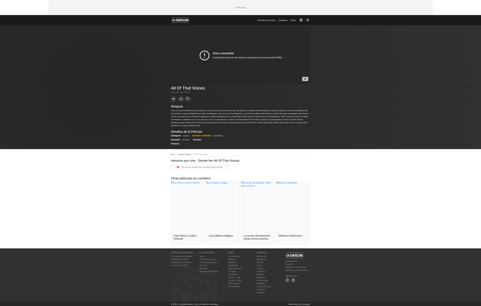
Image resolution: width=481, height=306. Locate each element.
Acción (260, 262)
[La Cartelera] (180, 20)
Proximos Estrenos (266, 20)
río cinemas (234, 286)
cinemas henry (235, 268)
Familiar (260, 292)
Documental (262, 280)
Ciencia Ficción (264, 286)
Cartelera (282, 20)
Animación (262, 256)
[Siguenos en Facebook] (287, 280)
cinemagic (233, 265)
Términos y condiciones (296, 270)
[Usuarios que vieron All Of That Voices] (173, 99)
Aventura (261, 289)
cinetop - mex (235, 280)
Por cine (203, 265)
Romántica (262, 259)
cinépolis (232, 274)
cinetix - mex (234, 277)
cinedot (232, 262)
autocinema (233, 256)
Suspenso (261, 277)
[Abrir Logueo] (301, 20)
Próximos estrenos (208, 262)
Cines (293, 20)
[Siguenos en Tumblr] (293, 280)
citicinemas (233, 283)
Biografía (261, 283)
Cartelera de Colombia (182, 256)
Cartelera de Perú (179, 265)
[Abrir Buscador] (308, 20)
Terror (259, 265)
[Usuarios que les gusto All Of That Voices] (181, 99)
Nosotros (289, 264)
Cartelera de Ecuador (181, 262)
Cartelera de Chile (179, 259)
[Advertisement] (240, 7)
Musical (260, 274)
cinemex (232, 271)
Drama (260, 268)
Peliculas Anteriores (209, 271)
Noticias (203, 268)
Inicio (202, 256)
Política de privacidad (295, 267)
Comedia (261, 271)
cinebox (232, 259)
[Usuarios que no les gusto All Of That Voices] (187, 99)
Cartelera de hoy (208, 259)
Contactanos (291, 261)
